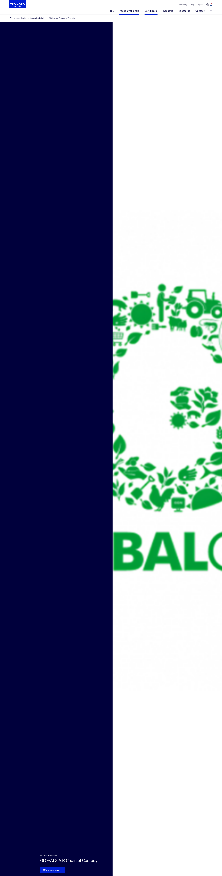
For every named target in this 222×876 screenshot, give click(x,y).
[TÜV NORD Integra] (10, 18)
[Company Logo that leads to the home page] (17, 4)
